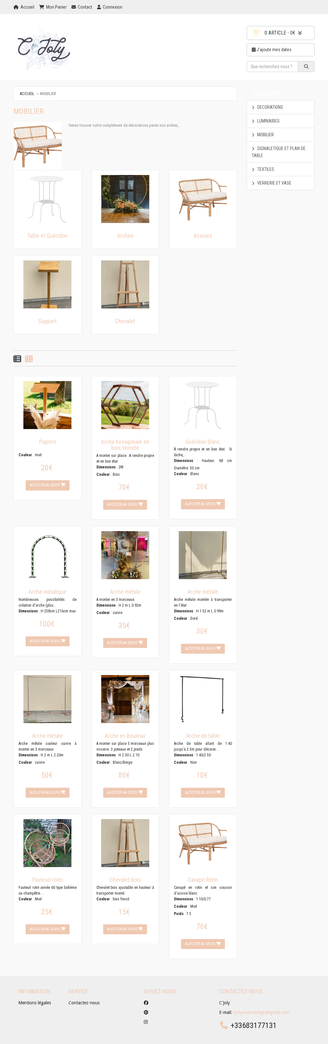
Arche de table (203, 735)
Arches (125, 235)
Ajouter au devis (45, 485)
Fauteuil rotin (47, 879)
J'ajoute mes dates (273, 49)
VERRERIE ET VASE (273, 183)
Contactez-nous (84, 1002)
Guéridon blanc (202, 441)
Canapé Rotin (203, 879)
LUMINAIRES (268, 121)
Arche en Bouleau (125, 735)
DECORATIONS (269, 107)
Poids (179, 914)
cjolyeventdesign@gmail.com (261, 1012)
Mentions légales (34, 1002)
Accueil (27, 93)
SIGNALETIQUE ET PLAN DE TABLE (279, 152)
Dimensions (106, 467)
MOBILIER (265, 134)
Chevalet (125, 321)
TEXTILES (265, 169)
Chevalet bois (125, 879)
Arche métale (125, 591)
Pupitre (47, 441)
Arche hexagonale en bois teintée (125, 444)
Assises (202, 235)
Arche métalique (47, 591)
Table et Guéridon (47, 235)
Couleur (25, 455)
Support (47, 321)
